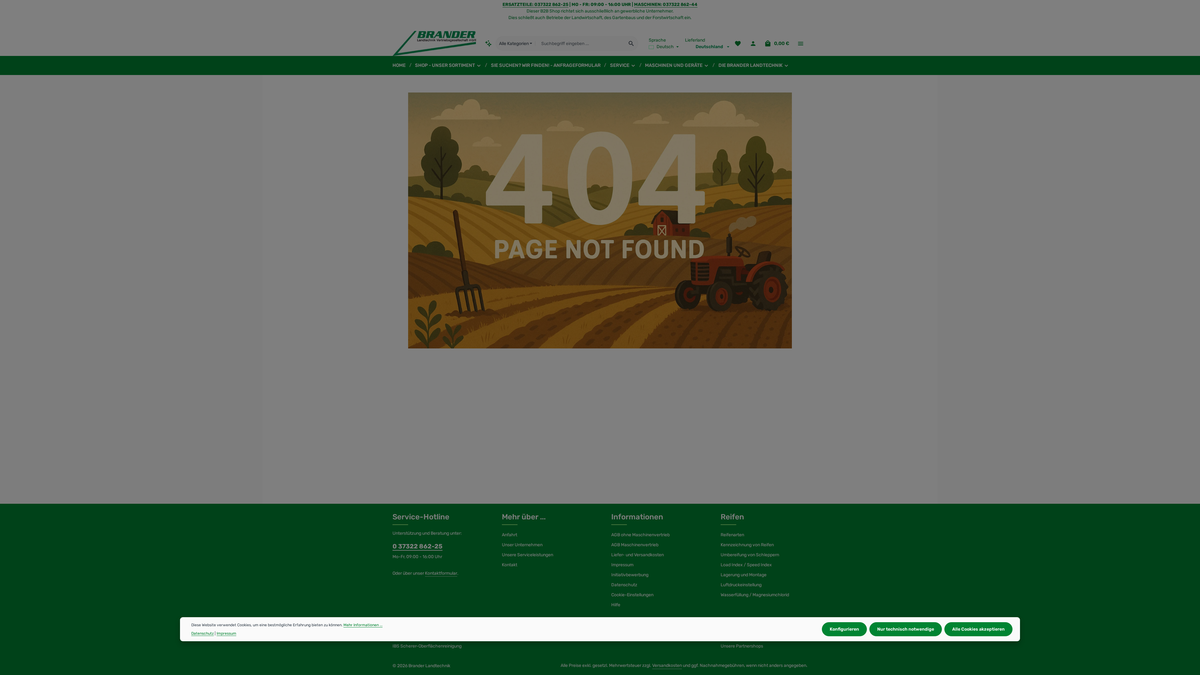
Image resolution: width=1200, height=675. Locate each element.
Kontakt (509, 565)
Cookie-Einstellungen (632, 595)
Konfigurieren (844, 629)
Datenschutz (624, 585)
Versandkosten (667, 665)
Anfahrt (509, 535)
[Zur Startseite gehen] (434, 43)
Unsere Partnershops (742, 646)
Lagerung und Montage (744, 575)
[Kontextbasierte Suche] (489, 43)
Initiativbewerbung (629, 575)
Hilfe (615, 605)
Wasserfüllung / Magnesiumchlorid (755, 595)
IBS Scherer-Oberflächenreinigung (427, 646)
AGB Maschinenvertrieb (634, 545)
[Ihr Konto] (753, 44)
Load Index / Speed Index (746, 565)
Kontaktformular (441, 573)
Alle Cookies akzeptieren (978, 629)
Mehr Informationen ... (362, 625)
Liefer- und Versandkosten (637, 555)
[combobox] (580, 43)
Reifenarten (732, 535)
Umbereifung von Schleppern (750, 555)
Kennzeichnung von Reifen (747, 545)
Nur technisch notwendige (905, 629)
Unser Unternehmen (522, 545)
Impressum (622, 565)
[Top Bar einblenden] (800, 44)
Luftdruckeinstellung (741, 585)
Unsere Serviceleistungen (527, 555)
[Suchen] (631, 43)
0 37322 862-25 (417, 546)
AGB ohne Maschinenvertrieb (640, 535)
